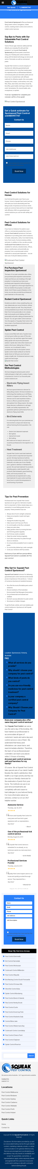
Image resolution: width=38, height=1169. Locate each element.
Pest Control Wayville (12, 975)
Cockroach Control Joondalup (15, 1030)
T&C (30, 163)
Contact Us (5, 1128)
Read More (11, 824)
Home (5, 12)
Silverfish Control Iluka (12, 989)
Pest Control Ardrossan (13, 965)
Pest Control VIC (13, 12)
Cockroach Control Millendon (14, 970)
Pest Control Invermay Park (14, 1012)
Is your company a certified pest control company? (18, 699)
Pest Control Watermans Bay (14, 1026)
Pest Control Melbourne (10, 1092)
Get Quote (11, 7)
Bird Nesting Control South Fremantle (17, 979)
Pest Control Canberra (9, 1102)
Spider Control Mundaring (13, 993)
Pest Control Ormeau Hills (13, 984)
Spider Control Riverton (13, 1044)
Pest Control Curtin (11, 1007)
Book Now (19, 171)
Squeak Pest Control (21, 1135)
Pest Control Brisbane (9, 1096)
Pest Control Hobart (9, 1112)
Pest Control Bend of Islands (14, 998)
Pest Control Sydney (9, 1099)
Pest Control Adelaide (9, 1106)
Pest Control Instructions (16, 165)
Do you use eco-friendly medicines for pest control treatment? (20, 688)
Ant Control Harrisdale (12, 961)
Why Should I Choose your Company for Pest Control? (20, 710)
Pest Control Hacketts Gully (14, 1017)
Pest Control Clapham (12, 1040)
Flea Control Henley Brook (13, 1003)
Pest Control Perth (8, 1109)
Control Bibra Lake (11, 1021)
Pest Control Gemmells (13, 956)
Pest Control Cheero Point (13, 1035)
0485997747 (26, 7)
